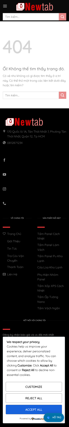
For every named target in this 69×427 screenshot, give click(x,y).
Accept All (33, 409)
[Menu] (5, 5)
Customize (33, 387)
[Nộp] (62, 16)
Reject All (33, 398)
